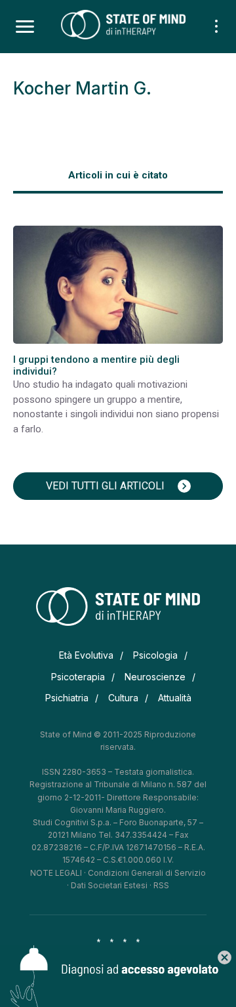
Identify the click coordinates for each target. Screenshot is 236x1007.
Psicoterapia (78, 676)
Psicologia (155, 655)
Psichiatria (66, 697)
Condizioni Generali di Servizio (147, 873)
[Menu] (25, 26)
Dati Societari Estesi (109, 885)
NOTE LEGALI (56, 873)
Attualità (174, 697)
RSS (161, 885)
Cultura (123, 697)
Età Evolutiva (86, 655)
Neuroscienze (155, 676)
